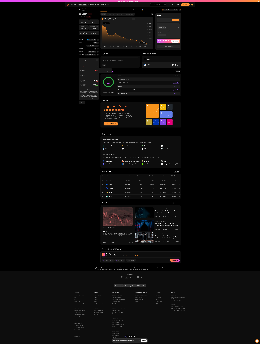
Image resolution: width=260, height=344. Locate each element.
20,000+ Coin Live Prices (117, 320)
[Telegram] (95, 49)
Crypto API (174, 260)
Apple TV (137, 301)
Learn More (108, 89)
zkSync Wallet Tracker (79, 312)
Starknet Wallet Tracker (79, 310)
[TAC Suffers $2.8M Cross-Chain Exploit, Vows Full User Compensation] (144, 225)
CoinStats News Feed (98, 312)
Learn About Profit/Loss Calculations (176, 303)
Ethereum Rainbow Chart (117, 306)
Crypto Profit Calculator (117, 295)
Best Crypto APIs (121, 260)
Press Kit (96, 299)
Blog (75, 299)
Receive (159, 32)
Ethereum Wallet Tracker (79, 321)
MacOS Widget (138, 297)
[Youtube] (138, 277)
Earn (75, 297)
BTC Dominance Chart (117, 316)
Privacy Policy (159, 299)
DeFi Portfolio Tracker (79, 308)
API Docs (96, 308)
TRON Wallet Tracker (79, 327)
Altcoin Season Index (117, 318)
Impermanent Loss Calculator (118, 299)
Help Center (173, 295)
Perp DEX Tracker (78, 334)
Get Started (185, 4)
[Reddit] (130, 277)
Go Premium (175, 41)
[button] (95, 39)
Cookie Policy (159, 301)
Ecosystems (77, 336)
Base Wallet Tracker (78, 323)
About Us (96, 314)
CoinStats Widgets (116, 310)
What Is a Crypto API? (109, 260)
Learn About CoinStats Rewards (178, 308)
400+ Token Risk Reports (118, 324)
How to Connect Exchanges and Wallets (178, 298)
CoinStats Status (174, 313)
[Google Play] (141, 285)
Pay (158, 24)
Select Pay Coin (168, 46)
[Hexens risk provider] (108, 92)
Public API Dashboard (98, 310)
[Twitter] (98, 49)
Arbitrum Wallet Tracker (79, 314)
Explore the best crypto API (132, 255)
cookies (119, 340)
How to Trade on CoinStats (177, 306)
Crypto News (77, 301)
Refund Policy (159, 303)
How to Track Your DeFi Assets (177, 300)
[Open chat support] (257, 341)
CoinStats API (97, 306)
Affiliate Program (78, 306)
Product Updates (97, 295)
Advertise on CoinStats (99, 303)
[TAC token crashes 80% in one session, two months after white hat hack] (118, 216)
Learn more (136, 1)
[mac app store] (130, 285)
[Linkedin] (134, 277)
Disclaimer (158, 295)
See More (178, 71)
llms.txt (113, 329)
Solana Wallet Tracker (79, 316)
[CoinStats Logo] (71, 5)
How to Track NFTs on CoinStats (178, 310)
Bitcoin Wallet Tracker (79, 329)
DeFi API (114, 337)
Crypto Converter (116, 301)
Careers (95, 301)
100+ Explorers (115, 322)
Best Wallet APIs (132, 260)
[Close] (258, 1)
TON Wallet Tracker (78, 325)
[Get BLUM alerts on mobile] (180, 10)
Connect (176, 20)
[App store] (119, 285)
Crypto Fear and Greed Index (118, 308)
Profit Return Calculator (117, 297)
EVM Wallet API (115, 335)
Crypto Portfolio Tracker (79, 295)
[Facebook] (141, 277)
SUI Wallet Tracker (78, 331)
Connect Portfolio (111, 123)
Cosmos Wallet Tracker (79, 319)
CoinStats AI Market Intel (79, 303)
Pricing (95, 297)
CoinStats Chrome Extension (141, 295)
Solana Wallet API (116, 333)
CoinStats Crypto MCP (117, 326)
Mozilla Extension (139, 299)
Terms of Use (159, 297)
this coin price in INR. (93, 98)
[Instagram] (122, 277)
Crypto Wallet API (116, 331)
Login (178, 4)
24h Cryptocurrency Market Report (118, 313)
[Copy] (95, 39)
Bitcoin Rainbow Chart (117, 303)
